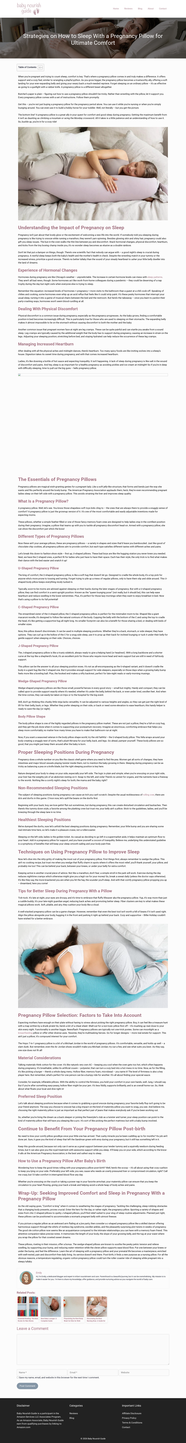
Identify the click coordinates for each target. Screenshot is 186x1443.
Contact (163, 8)
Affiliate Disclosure (131, 1413)
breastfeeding (25, 1033)
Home (116, 8)
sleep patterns (154, 277)
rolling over (148, 794)
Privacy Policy (129, 1418)
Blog (140, 8)
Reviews (128, 8)
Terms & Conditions (132, 1422)
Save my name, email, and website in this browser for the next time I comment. (59, 1377)
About (151, 8)
